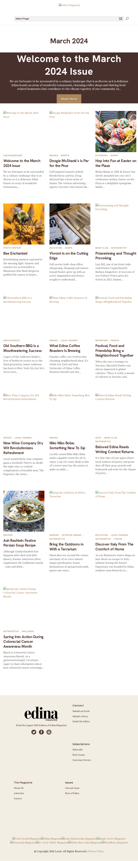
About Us (19, 788)
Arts (98, 438)
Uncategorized (12, 155)
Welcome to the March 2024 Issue (69, 65)
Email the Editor (81, 721)
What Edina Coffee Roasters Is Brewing (64, 348)
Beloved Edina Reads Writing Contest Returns (114, 449)
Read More (69, 98)
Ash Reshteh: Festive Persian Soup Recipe (19, 543)
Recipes (8, 535)
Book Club (101, 248)
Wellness (28, 631)
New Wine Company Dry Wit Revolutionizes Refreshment (23, 448)
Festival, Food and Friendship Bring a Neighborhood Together (114, 350)
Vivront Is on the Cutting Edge (68, 256)
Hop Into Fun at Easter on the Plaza (115, 163)
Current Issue (72, 788)
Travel (118, 539)
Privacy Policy (96, 851)
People (115, 340)
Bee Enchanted (15, 253)
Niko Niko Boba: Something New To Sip (67, 445)
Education (55, 248)
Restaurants (11, 340)
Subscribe (78, 749)
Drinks (53, 155)
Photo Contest (12, 248)
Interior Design (71, 535)
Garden (54, 535)
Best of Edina (72, 793)
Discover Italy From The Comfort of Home (114, 547)
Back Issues (79, 754)
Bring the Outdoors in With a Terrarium (66, 547)
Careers (18, 798)
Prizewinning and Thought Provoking (115, 256)
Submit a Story (80, 716)
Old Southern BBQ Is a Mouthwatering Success (22, 348)
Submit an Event (81, 711)
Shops (114, 155)
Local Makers (69, 340)
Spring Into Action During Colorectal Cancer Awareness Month (23, 641)
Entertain (101, 340)
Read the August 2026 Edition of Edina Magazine (41, 725)
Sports (65, 155)
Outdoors (101, 155)
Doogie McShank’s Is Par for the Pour (69, 163)
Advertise (19, 793)
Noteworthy (119, 248)
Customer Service (82, 760)
